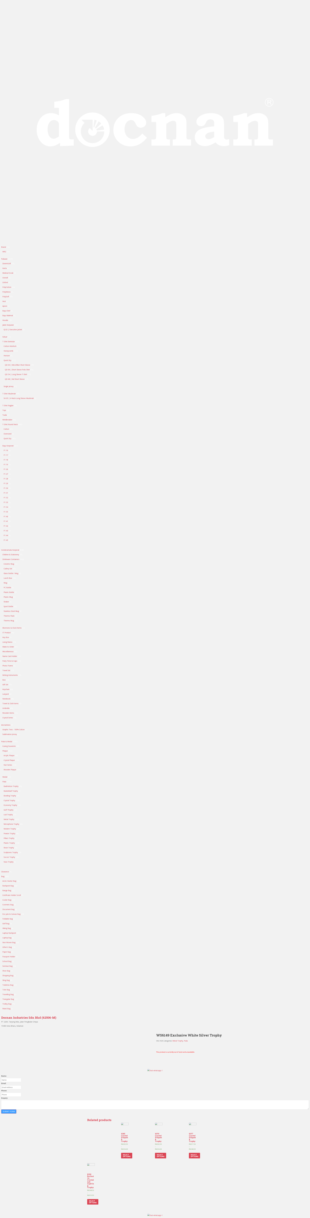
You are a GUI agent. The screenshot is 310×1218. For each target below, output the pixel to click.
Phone (4, 1090)
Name (3, 1076)
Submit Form (9, 1111)
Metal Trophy (177, 1041)
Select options (127, 1156)
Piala (186, 1041)
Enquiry (4, 1098)
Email (3, 1083)
